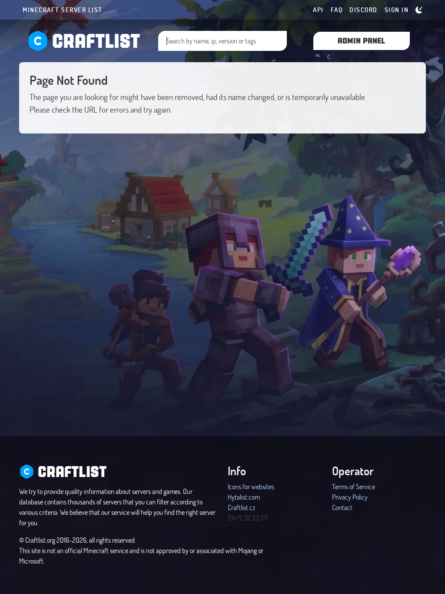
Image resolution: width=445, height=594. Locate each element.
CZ (256, 517)
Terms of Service (353, 486)
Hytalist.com (244, 496)
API (318, 9)
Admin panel (361, 40)
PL (239, 517)
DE (248, 517)
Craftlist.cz (241, 507)
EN (231, 517)
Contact (342, 507)
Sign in (397, 9)
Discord (363, 9)
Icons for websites (251, 486)
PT (264, 517)
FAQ (337, 9)
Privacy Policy (350, 496)
